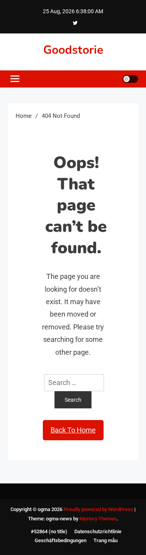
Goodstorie (73, 50)
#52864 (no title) (49, 531)
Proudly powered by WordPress (98, 509)
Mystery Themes (98, 519)
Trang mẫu (105, 540)
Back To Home (73, 430)
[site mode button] (130, 79)
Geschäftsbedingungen (60, 540)
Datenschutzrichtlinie (97, 531)
